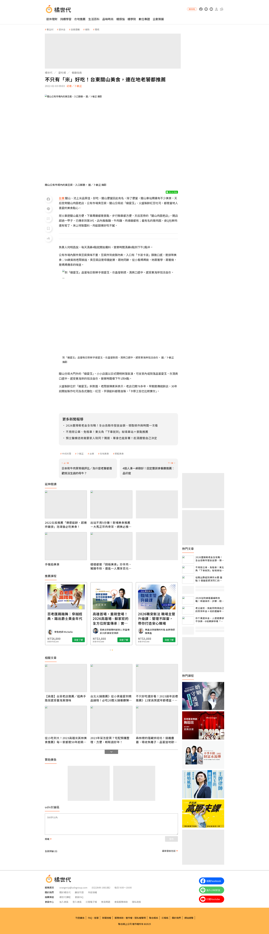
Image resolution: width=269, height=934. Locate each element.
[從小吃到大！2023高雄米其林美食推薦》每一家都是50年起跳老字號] (66, 720)
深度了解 (78, 639)
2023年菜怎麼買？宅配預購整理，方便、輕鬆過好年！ (109, 740)
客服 (96, 917)
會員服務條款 (121, 901)
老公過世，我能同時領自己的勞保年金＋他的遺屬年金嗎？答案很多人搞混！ (209, 609)
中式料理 (66, 453)
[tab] (110, 650)
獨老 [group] (97, 29)
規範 (47, 839)
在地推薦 (79, 19)
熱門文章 (188, 548)
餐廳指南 (77, 72)
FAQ (90, 917)
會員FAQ (79, 897)
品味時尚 (107, 19)
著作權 (129, 917)
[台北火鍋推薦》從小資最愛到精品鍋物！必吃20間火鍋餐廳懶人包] (111, 678)
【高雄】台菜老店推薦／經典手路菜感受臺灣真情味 (65, 698)
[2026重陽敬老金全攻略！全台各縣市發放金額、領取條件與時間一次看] (188, 560)
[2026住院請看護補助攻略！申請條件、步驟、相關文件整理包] (188, 600)
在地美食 (104, 453)
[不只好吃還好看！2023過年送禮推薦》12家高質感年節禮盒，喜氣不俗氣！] (157, 678)
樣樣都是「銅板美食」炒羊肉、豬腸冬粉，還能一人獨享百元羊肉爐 (111, 566)
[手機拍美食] (66, 546)
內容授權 (92, 892)
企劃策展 (158, 19)
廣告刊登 (79, 892)
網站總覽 (188, 917)
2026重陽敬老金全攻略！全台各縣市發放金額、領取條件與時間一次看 (209, 559)
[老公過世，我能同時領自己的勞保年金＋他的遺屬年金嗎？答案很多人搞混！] (188, 610)
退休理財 (51, 19)
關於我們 (176, 917)
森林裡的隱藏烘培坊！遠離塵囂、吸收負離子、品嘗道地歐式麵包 (156, 740)
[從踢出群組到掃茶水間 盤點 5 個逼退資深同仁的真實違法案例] (188, 580)
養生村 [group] (50, 29)
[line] (206, 9)
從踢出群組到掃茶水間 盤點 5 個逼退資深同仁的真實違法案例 (208, 579)
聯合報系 (153, 917)
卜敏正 (80, 453)
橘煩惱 (120, 19)
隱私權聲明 (140, 917)
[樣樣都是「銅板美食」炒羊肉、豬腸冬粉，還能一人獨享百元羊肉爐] (111, 546)
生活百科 (93, 19)
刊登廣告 (80, 917)
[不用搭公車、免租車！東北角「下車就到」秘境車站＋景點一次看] (188, 570)
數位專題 (144, 19)
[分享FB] (48, 199)
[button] (221, 9)
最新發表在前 (169, 851)
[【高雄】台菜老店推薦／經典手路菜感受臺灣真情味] (66, 678)
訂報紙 (165, 917)
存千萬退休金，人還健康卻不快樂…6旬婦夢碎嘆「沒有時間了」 (209, 620)
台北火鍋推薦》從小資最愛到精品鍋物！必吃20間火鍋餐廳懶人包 (111, 698)
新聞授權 (106, 917)
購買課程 (192, 9)
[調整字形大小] (48, 238)
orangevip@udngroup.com (73, 887)
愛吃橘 (62, 72)
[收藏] (48, 228)
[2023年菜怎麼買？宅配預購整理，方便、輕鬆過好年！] (111, 720)
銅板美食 (119, 453)
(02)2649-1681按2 (101, 887)
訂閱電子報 (91, 901)
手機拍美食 (52, 564)
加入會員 (63, 901)
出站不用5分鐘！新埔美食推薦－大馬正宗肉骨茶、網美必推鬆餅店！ (111, 524)
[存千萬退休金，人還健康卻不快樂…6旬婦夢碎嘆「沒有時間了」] (188, 621)
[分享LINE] (48, 208)
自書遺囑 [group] (75, 29)
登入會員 (77, 901)
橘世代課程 (65, 897)
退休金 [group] (62, 29)
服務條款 (119, 917)
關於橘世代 (65, 892)
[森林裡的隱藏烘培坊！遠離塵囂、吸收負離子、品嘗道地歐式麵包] (157, 720)
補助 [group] (87, 29)
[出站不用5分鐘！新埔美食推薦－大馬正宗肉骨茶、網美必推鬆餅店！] (111, 504)
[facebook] (200, 9)
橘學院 (131, 19)
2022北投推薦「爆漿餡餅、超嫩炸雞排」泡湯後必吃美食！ (66, 524)
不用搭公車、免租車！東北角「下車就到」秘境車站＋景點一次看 (209, 569)
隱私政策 (136, 901)
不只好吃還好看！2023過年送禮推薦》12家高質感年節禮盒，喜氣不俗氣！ (157, 698)
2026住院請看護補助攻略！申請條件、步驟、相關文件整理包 (209, 599)
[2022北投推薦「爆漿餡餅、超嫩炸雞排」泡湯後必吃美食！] (66, 504)
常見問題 (105, 901)
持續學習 (65, 19)
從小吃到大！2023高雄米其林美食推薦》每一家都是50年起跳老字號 (66, 740)
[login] (216, 9)
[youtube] (211, 9)
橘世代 (48, 72)
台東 (92, 453)
